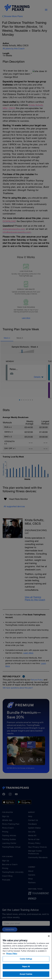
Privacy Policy (11, 954)
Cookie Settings (26, 959)
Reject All (26, 967)
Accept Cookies (26, 974)
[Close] (49, 936)
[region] (26, 955)
